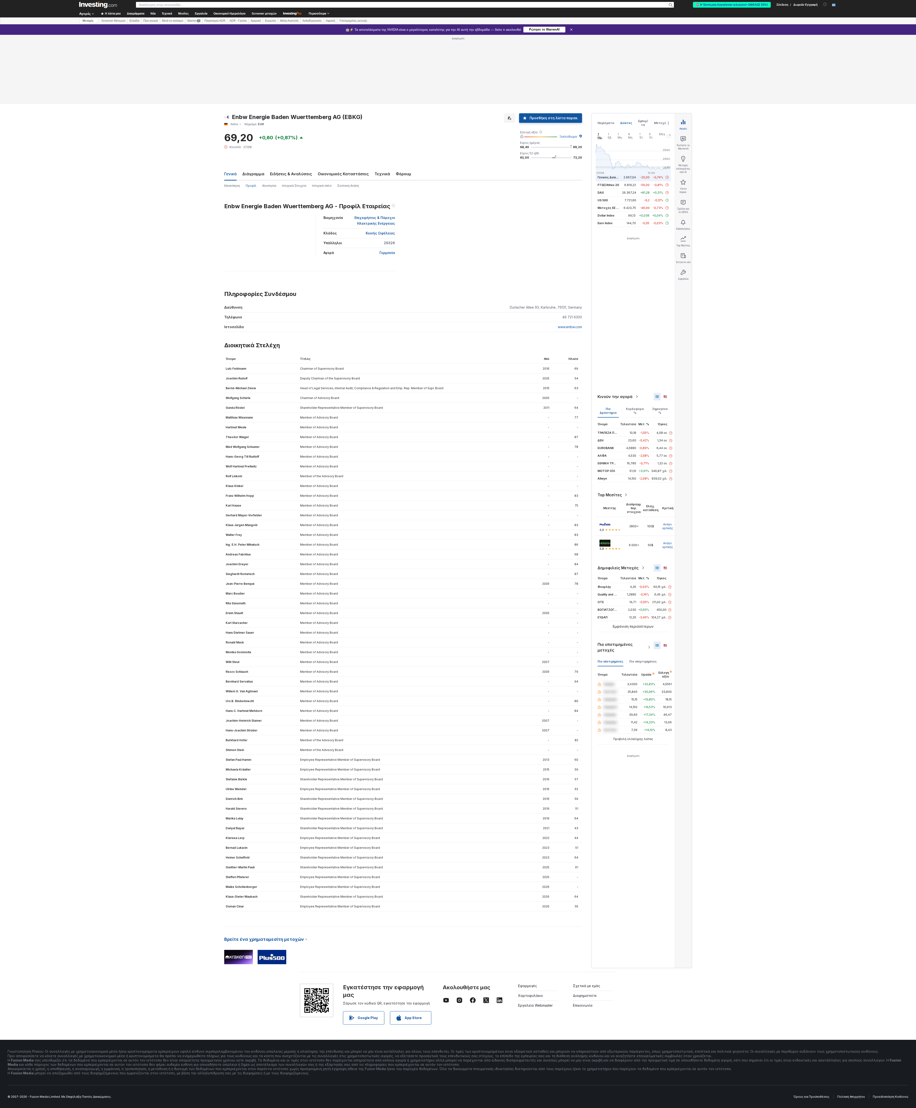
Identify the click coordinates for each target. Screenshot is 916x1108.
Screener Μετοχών (113, 20)
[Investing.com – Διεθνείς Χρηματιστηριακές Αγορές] (98, 4)
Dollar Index (606, 215)
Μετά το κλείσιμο (172, 20)
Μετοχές (661, 123)
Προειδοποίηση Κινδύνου (890, 1096)
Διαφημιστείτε (585, 996)
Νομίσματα (606, 123)
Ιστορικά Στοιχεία (294, 185)
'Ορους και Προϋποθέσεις (811, 1096)
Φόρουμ (403, 173)
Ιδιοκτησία (269, 185)
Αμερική (256, 20)
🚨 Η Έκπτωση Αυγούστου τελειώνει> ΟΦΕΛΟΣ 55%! (732, 4)
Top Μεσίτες (610, 494)
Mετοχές (88, 20)
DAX (601, 192)
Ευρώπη (270, 20)
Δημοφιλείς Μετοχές (618, 567)
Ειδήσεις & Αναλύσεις (291, 173)
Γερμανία (387, 253)
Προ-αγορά (150, 20)
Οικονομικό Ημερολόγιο (229, 13)
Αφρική (330, 20)
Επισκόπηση (232, 185)
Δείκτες (626, 123)
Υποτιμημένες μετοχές (353, 20)
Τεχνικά (382, 173)
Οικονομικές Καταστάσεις (343, 173)
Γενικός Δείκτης (609, 177)
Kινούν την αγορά (615, 396)
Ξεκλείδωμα (568, 136)
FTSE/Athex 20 (608, 185)
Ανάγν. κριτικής (667, 526)
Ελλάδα (134, 20)
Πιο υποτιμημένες (610, 661)
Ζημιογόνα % (660, 410)
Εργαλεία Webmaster (535, 1005)
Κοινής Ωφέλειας (380, 233)
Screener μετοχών (264, 13)
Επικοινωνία (583, 1005)
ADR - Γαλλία (238, 20)
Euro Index (605, 223)
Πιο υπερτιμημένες (643, 661)
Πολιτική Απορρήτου (851, 1096)
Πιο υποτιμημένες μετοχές (615, 647)
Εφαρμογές (527, 986)
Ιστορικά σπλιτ (322, 185)
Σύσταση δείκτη (348, 185)
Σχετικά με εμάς (586, 986)
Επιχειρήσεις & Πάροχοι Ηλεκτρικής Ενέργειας (374, 220)
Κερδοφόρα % (635, 410)
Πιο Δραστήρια (608, 410)
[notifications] (825, 4)
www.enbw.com (570, 327)
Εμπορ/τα (643, 123)
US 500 (603, 200)
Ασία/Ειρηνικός (312, 20)
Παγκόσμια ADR (214, 20)
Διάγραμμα (253, 173)
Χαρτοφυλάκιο (530, 996)
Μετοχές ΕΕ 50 (609, 208)
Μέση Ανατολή (289, 20)
